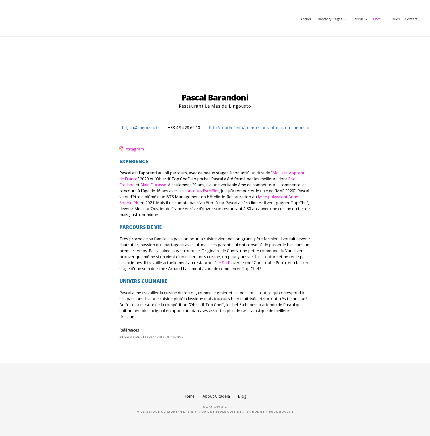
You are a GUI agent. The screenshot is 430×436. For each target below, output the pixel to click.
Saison (357, 19)
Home (189, 396)
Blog (242, 396)
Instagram (134, 149)
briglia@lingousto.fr (140, 127)
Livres (395, 19)
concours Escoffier (202, 191)
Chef (376, 19)
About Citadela (216, 396)
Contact (411, 19)
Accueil (306, 19)
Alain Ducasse (153, 185)
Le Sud (222, 262)
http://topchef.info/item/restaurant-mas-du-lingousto (259, 127)
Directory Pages (329, 19)
